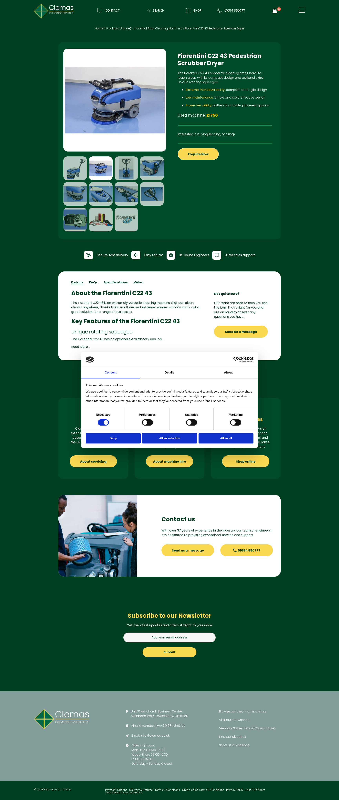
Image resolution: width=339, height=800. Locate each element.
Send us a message (241, 332)
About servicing (93, 461)
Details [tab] (169, 372)
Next (172, 141)
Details (77, 282)
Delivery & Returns (141, 790)
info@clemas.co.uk (155, 735)
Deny (113, 438)
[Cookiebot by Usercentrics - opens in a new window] (236, 360)
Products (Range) (118, 28)
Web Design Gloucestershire (123, 792)
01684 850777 (249, 550)
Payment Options (116, 790)
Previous (57, 141)
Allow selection (169, 438)
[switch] (147, 422)
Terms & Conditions (167, 790)
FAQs (93, 282)
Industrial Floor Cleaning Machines (158, 28)
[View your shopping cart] (275, 11)
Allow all (226, 438)
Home (99, 28)
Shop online (245, 461)
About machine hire (169, 461)
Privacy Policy (234, 790)
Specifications (115, 282)
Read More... (80, 347)
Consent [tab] (111, 372)
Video (138, 282)
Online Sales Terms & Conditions (203, 790)
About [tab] (228, 372)
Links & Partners (255, 790)
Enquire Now (198, 154)
